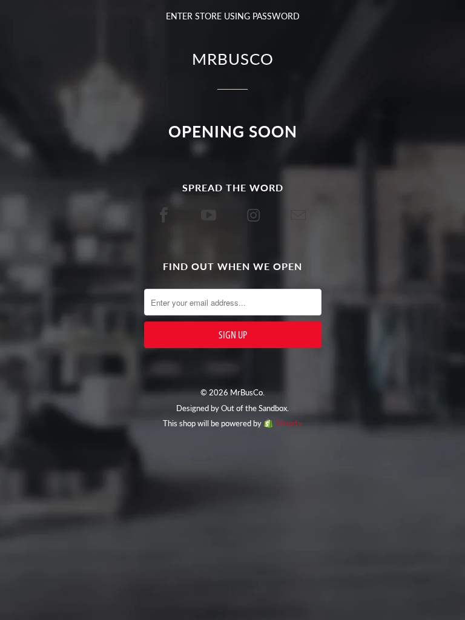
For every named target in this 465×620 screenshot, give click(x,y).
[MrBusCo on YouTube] (210, 215)
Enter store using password (233, 16)
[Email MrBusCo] (300, 215)
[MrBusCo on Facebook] (165, 215)
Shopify (289, 423)
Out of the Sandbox (254, 408)
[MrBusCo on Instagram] (255, 215)
